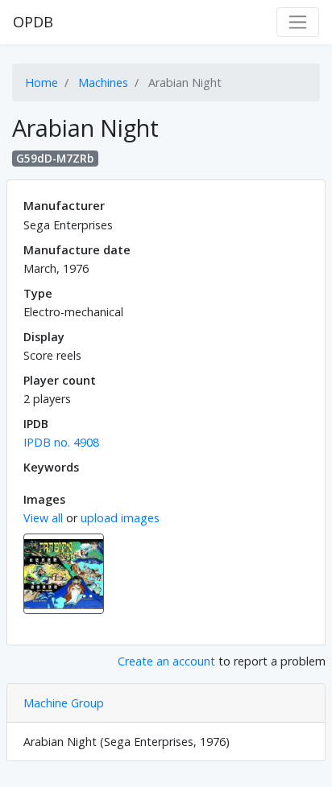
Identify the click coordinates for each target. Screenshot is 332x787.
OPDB (33, 21)
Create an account (166, 661)
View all (43, 517)
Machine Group (63, 703)
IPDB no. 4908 (61, 442)
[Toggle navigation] (297, 22)
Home (41, 82)
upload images (120, 517)
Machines (103, 82)
